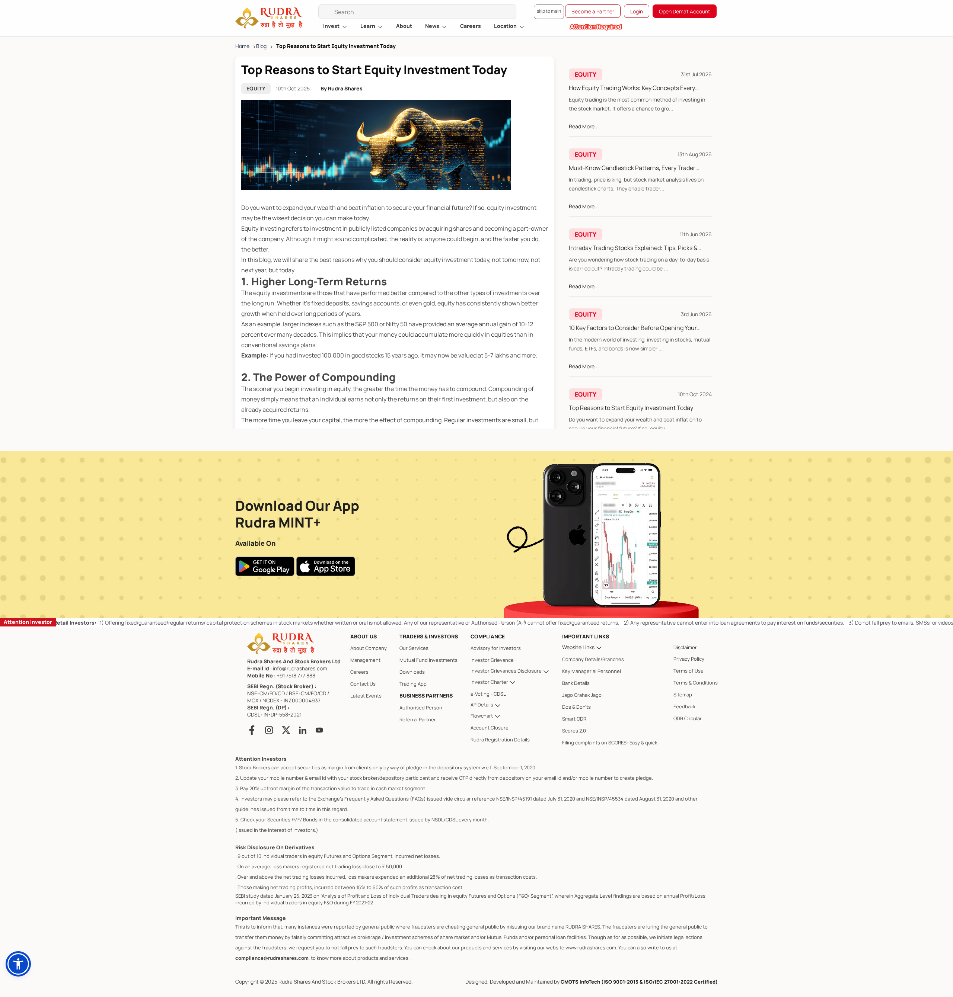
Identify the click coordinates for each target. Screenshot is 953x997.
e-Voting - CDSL (488, 693)
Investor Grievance (492, 660)
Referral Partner (417, 719)
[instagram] (269, 730)
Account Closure (490, 727)
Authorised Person (420, 707)
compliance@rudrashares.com (272, 958)
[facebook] (253, 730)
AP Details (482, 704)
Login (636, 11)
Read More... (584, 126)
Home (242, 45)
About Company (368, 648)
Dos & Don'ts (576, 706)
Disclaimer (685, 647)
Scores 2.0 (574, 730)
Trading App (413, 683)
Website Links (579, 647)
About (404, 25)
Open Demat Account (684, 11)
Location (506, 25)
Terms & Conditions (695, 682)
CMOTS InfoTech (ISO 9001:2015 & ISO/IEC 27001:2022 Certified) (639, 981)
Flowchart (482, 715)
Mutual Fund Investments (428, 660)
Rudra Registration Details (500, 739)
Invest (332, 25)
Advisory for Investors (496, 648)
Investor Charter (490, 682)
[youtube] (319, 730)
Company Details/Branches (593, 659)
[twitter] (286, 730)
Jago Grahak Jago (582, 695)
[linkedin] (302, 729)
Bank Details (576, 683)
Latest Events (366, 695)
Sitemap (682, 694)
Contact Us (363, 683)
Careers (470, 25)
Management (365, 660)
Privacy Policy (688, 658)
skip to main (549, 11)
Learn (368, 25)
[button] (18, 964)
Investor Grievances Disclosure (507, 670)
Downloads (412, 672)
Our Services (413, 648)
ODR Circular (687, 718)
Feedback (684, 706)
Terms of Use (688, 670)
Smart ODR (574, 718)
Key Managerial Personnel (591, 671)
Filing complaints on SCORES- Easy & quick (609, 742)
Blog (261, 45)
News (432, 25)
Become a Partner (592, 11)
